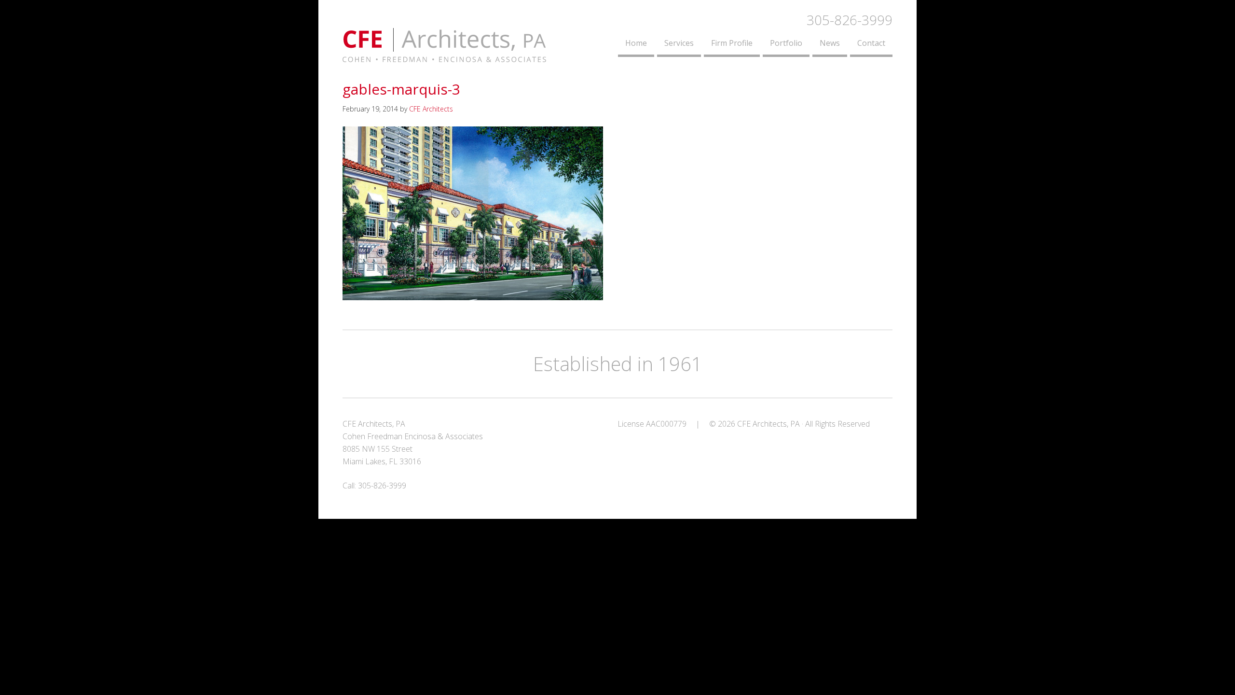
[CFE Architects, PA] (444, 56)
